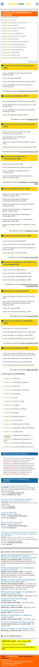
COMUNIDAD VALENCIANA (16, 390)
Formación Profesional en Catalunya (15, 474)
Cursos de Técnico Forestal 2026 (14, 241)
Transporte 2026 (32, 316)
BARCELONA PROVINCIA (15, 42)
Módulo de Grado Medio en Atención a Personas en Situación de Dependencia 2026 (18, 557)
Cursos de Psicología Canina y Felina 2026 (17, 362)
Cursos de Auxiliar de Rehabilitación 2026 (17, 280)
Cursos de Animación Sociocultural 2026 (15, 486)
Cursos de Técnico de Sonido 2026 (15, 253)
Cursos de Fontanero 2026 (11, 605)
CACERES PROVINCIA (14, 47)
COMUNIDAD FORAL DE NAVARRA (18, 428)
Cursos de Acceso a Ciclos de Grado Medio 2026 (19, 147)
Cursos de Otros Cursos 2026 (17, 236)
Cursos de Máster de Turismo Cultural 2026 (18, 335)
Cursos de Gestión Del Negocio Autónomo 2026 (19, 81)
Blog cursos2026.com (9, 665)
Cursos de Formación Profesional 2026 (19, 125)
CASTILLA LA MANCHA (15, 409)
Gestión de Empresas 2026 (28, 91)
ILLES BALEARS (13, 420)
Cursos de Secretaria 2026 (12, 78)
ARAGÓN (10, 413)
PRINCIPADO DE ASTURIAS (16, 424)
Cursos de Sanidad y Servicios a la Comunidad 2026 (19, 263)
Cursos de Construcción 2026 (13, 164)
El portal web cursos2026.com (12, 663)
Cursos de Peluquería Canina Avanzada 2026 (18, 365)
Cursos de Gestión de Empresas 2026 (18, 66)
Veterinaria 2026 (32, 370)
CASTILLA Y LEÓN (13, 401)
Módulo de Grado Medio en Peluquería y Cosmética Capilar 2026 (17, 195)
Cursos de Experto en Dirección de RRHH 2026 (13, 644)
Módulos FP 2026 (32, 231)
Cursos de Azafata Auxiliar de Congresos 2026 (18, 338)
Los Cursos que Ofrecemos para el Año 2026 (17, 661)
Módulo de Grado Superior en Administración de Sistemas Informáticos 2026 (18, 581)
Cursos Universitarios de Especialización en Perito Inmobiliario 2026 (17, 176)
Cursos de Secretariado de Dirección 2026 (17, 622)
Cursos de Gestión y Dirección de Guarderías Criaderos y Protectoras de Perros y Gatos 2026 (19, 354)
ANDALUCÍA (11, 386)
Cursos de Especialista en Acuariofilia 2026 (17, 358)
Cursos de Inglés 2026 (9, 512)
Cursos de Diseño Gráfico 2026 (12, 522)
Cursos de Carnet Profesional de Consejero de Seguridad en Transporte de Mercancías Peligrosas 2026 (19, 303)
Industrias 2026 (32, 119)
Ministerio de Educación (11, 469)
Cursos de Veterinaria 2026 (15, 348)
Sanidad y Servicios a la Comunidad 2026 (30, 285)
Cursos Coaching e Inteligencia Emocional (17, 276)
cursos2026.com (12, 656)
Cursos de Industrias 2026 (15, 96)
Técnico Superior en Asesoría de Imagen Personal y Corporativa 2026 (17, 132)
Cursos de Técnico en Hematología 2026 (17, 273)
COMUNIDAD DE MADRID (16, 382)
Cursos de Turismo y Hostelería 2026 (18, 322)
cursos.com (19, 4)
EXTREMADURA (13, 432)
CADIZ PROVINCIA (13, 50)
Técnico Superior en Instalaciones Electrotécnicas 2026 (14, 137)
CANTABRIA (10, 52)
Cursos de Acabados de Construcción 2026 (17, 167)
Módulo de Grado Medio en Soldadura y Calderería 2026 (16, 616)
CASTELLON (11, 55)
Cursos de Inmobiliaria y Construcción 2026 (14, 157)
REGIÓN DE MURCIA (14, 416)
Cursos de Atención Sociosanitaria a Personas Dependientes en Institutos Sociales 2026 (17, 500)
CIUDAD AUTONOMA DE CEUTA (17, 443)
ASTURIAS (10, 31)
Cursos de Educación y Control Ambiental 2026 (19, 244)
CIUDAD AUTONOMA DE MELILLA (18, 447)
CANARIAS (11, 405)
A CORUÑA (10, 17)
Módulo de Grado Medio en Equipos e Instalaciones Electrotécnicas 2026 (16, 200)
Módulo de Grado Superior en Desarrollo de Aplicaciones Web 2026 (18, 220)
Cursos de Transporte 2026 (15, 291)
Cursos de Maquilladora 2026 (12, 610)
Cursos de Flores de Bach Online (14, 270)
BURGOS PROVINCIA (14, 44)
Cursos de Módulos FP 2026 (16, 189)
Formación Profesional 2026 (28, 151)
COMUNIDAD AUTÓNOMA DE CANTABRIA (17, 436)
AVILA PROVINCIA (12, 33)
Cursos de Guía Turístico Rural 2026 (15, 328)
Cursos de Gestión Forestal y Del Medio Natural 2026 (18, 648)
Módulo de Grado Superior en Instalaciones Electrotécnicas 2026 (17, 569)
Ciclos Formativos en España (17, 461)
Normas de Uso (6, 660)
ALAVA (9, 20)
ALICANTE (10, 25)
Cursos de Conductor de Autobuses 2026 (17, 311)
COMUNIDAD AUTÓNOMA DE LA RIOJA (18, 440)
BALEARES (10, 39)
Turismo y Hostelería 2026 (29, 343)
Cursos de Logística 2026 (11, 308)
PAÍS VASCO (11, 394)
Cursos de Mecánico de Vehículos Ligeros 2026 (19, 101)
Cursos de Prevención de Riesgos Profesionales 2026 (14, 600)
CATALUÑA (11, 378)
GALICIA (10, 397)
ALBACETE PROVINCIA (14, 23)
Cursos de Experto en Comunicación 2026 (17, 629)
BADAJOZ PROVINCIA (14, 36)
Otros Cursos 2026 (31, 257)
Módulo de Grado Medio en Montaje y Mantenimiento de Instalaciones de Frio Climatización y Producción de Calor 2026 (19, 534)
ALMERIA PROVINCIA (14, 28)
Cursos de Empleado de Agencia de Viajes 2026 (19, 332)
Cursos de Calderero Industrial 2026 (15, 115)
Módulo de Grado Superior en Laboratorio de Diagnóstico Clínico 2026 (18, 593)
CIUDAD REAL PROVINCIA (15, 58)
